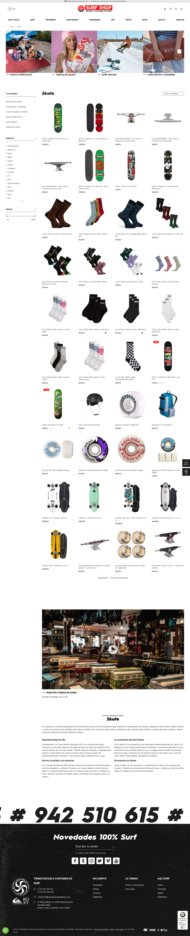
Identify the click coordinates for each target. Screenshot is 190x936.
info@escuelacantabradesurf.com (56, 897)
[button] (5, 930)
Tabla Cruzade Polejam (52, 425)
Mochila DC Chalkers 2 (162, 425)
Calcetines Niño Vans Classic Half (94, 329)
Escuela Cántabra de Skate (72, 732)
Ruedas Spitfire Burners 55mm (55, 470)
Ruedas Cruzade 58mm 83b (127, 425)
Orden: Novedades (171, 93)
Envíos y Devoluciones (134, 885)
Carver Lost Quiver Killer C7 (55, 518)
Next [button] (179, 51)
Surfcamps (162, 889)
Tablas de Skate (13, 127)
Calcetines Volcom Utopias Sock (57, 234)
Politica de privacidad (101, 929)
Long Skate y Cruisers (16, 107)
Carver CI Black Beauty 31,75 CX (166, 518)
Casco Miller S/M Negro (89, 425)
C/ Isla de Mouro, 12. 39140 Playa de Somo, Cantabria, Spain (55, 903)
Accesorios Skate (14, 102)
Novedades (97, 885)
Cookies (111, 929)
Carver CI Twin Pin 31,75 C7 (90, 518)
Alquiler (160, 893)
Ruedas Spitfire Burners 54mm (128, 470)
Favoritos (97, 893)
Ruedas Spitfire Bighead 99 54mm (93, 470)
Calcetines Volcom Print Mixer (93, 282)
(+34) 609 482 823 (45, 892)
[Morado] (68, 428)
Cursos (160, 885)
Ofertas (96, 889)
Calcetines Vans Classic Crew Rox (130, 329)
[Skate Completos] (29, 52)
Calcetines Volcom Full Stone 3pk (167, 234)
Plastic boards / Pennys (17, 112)
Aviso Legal (130, 889)
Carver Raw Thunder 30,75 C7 (55, 566)
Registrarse (97, 897)
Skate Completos (14, 117)
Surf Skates (11, 122)
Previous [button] (11, 51)
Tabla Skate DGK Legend (126, 186)
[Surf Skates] (120, 52)
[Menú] (186, 912)
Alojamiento (162, 897)
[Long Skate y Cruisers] (166, 52)
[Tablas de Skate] (74, 52)
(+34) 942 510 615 (45, 889)
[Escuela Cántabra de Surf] (95, 8)
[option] (26, 52)
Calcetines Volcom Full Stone (129, 282)
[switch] (183, 927)
